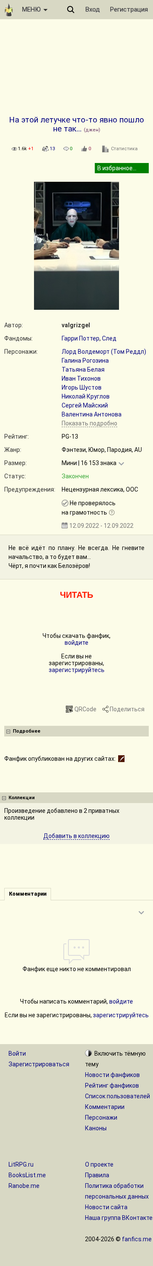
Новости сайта (106, 1207)
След (109, 338)
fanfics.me (137, 1239)
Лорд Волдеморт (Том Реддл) (104, 351)
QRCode (85, 709)
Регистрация (129, 9)
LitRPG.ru (21, 1164)
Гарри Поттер (80, 338)
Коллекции (21, 797)
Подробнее (26, 731)
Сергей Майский (85, 405)
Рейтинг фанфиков (112, 1085)
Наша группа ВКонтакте (119, 1217)
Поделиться (127, 709)
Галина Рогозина (85, 360)
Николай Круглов (86, 396)
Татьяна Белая (83, 369)
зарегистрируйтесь (77, 669)
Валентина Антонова (92, 414)
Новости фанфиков (112, 1074)
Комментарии (105, 1106)
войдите (76, 642)
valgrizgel (76, 325)
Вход (92, 9)
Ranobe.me (24, 1185)
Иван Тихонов (81, 378)
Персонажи (101, 1117)
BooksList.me (27, 1175)
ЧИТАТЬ (76, 595)
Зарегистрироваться (38, 1064)
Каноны (96, 1128)
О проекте (99, 1164)
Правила (97, 1175)
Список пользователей (117, 1096)
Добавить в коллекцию (76, 835)
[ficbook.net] (121, 758)
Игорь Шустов (82, 387)
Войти (17, 1053)
